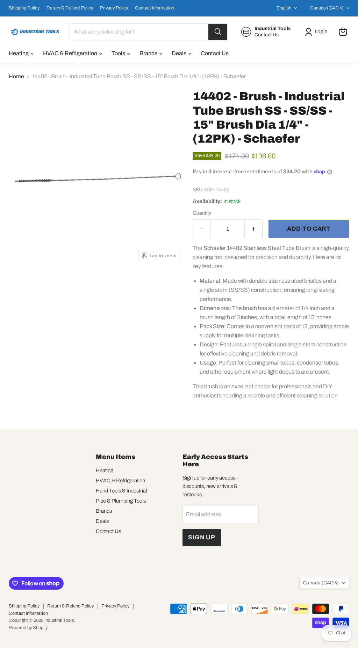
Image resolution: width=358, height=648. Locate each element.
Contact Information (154, 8)
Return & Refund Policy (69, 8)
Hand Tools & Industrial (121, 491)
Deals (179, 53)
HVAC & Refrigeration (70, 53)
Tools (119, 53)
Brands (148, 53)
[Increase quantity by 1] (254, 228)
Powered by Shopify (28, 627)
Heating (19, 53)
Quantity (202, 213)
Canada (327, 8)
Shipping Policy (24, 8)
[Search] (217, 32)
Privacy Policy (114, 8)
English (284, 8)
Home (16, 76)
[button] (317, 32)
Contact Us (215, 53)
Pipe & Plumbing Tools (121, 501)
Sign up (201, 537)
